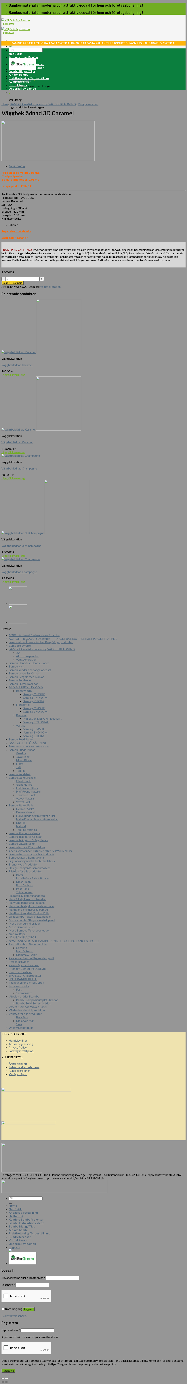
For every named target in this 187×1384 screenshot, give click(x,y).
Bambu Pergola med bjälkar (26, 676)
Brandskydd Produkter (23, 864)
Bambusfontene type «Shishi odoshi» (31, 854)
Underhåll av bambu (22, 88)
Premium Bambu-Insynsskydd (27, 968)
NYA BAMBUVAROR (22, 937)
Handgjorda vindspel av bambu (28, 909)
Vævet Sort (23, 802)
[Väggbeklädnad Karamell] (18, 603)
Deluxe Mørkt (25, 808)
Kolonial (21, 715)
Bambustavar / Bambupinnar (27, 857)
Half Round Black (27, 788)
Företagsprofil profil (21, 1051)
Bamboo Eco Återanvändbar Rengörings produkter (41, 642)
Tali (18, 767)
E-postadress (10, 1330)
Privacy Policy (18, 1047)
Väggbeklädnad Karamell (17, 365)
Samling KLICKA (33, 701)
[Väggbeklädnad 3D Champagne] (18, 622)
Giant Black (23, 781)
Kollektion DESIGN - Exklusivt (42, 718)
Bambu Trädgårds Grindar (25, 836)
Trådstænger (24, 892)
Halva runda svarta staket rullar (35, 815)
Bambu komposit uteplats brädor (37, 1000)
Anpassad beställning (23, 57)
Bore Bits (22, 1017)
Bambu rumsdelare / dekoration (29, 746)
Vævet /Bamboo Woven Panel (28, 1006)
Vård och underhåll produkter (27, 1010)
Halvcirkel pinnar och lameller (27, 899)
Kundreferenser (20, 81)
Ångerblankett (18, 1063)
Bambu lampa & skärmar (24, 673)
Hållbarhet (16, 60)
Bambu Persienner (20, 680)
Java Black (23, 756)
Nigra (19, 763)
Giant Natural (24, 784)
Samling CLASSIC (34, 694)
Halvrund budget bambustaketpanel (31, 906)
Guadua (21, 753)
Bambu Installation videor (26, 67)
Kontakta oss (18, 85)
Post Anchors (24, 885)
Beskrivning (17, 166)
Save (19, 1024)
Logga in (28, 1309)
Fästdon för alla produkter (25, 871)
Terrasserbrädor (19, 986)
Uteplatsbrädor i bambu (24, 996)
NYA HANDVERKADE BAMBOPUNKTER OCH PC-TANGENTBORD (54, 940)
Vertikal (21, 725)
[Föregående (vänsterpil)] (2, 1382)
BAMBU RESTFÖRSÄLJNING (28, 742)
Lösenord (8, 1284)
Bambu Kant (16, 666)
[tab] (97, 166)
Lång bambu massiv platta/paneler (30, 916)
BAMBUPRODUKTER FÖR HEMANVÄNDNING (40, 850)
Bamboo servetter (20, 645)
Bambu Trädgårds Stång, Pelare (28, 840)
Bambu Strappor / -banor (24, 833)
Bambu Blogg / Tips (22, 71)
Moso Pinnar (24, 760)
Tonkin (20, 770)
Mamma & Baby (26, 954)
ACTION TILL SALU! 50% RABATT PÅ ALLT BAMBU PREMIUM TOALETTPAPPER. (63, 638)
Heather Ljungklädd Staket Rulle (29, 913)
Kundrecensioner (19, 1070)
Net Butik (15, 53)
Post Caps (22, 888)
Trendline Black (26, 795)
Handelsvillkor (18, 1040)
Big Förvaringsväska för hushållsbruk (32, 861)
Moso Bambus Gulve (22, 927)
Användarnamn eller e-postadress (23, 1277)
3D (18, 652)
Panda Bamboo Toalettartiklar (28, 944)
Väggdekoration (88, 104)
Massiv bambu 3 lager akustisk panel (32, 920)
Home (13, 50)
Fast (19, 989)
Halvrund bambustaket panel (27, 902)
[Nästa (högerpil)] (6, 1382)
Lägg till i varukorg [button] (13, 374)
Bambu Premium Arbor (23, 683)
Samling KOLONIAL (36, 722)
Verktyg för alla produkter (25, 1013)
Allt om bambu (18, 74)
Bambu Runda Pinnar (22, 749)
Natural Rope (17, 934)
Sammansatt (24, 993)
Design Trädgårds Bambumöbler (29, 868)
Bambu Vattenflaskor (22, 843)
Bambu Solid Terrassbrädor (33, 1003)
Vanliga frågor (18, 1074)
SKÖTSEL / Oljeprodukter (25, 975)
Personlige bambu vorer (24, 965)
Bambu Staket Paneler (23, 777)
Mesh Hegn (23, 881)
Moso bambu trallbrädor (24, 923)
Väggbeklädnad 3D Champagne (21, 545)
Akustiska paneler (27, 656)
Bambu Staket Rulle (21, 805)
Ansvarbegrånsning (21, 1044)
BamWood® (24, 690)
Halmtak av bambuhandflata (27, 895)
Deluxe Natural (25, 812)
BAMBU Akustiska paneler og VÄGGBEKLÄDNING (43, 104)
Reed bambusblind (20, 972)
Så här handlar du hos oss (24, 1067)
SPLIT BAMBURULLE (23, 979)
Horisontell (23, 704)
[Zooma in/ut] (6, 1378)
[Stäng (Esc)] (2, 1378)
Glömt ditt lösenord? (14, 1315)
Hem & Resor (24, 951)
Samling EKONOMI (35, 697)
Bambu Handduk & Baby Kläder (29, 663)
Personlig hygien (19, 961)
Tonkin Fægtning (26, 829)
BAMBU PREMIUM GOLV (26, 687)
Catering (21, 947)
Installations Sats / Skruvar (32, 878)
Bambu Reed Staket (21, 739)
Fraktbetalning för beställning (29, 78)
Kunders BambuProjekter (26, 64)
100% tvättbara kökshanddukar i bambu (34, 635)
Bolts (19, 874)
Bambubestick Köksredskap (27, 847)
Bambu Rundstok (19, 774)
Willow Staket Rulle (21, 1027)
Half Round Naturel (28, 791)
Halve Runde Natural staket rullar (37, 819)
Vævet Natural (25, 798)
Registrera (8, 1370)
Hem (4, 104)
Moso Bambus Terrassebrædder (29, 930)
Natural (21, 826)
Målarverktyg (25, 1020)
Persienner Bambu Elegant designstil (31, 958)
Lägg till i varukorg (12, 283)
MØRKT (21, 822)
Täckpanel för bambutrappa (26, 982)
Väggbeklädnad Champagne (19, 468)
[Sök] (10, 1203)
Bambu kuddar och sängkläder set (30, 670)
